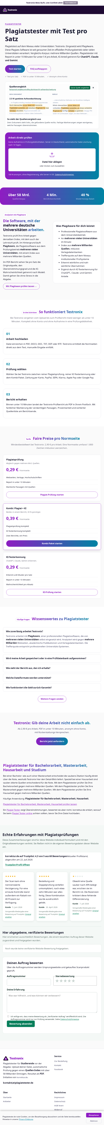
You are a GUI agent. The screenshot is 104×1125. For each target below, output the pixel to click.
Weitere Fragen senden (52, 699)
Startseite (7, 1097)
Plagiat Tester (13, 809)
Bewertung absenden (20, 1023)
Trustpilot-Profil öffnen (17, 864)
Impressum (59, 1097)
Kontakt (57, 1065)
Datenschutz (59, 1101)
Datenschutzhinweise (69, 1019)
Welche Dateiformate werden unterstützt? (28, 677)
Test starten (15, 68)
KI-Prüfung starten (52, 592)
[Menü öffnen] (99, 9)
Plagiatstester (13, 24)
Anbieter (7, 1101)
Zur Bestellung (60, 1061)
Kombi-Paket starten (52, 543)
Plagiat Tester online (22, 813)
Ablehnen (94, 1121)
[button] (52, 159)
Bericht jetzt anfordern (52, 741)
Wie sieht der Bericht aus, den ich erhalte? (28, 668)
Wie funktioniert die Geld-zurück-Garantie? (29, 687)
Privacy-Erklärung (26, 1119)
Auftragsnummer (16, 976)
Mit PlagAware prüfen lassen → (21, 286)
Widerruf (58, 1109)
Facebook (58, 1069)
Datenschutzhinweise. (64, 174)
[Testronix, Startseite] (11, 10)
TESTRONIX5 (70, 3)
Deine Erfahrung (16, 989)
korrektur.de (22, 1077)
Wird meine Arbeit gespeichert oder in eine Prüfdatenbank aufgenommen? (46, 658)
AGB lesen (59, 1105)
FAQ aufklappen (38, 68)
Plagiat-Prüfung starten (52, 494)
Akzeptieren (94, 1115)
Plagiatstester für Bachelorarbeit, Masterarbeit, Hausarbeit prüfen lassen (40, 804)
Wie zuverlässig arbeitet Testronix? (24, 631)
